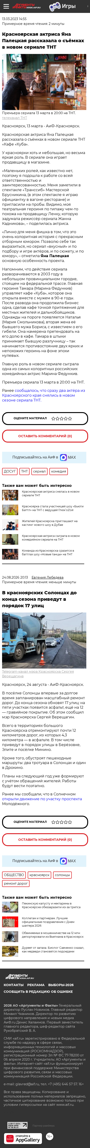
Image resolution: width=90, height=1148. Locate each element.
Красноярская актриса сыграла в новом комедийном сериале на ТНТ (51, 537)
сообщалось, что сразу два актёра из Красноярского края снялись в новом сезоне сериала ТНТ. (43, 395)
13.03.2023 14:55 (14, 19)
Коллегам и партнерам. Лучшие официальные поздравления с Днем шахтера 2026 (48, 921)
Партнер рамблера (43, 1125)
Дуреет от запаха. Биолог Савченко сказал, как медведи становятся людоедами (53, 949)
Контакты (14, 985)
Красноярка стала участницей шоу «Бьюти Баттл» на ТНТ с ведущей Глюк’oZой (53, 508)
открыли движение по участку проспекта (42, 799)
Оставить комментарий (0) (45, 436)
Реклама (36, 985)
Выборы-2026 (61, 985)
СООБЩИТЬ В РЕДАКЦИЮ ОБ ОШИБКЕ (38, 992)
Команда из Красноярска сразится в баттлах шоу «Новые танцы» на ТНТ (48, 552)
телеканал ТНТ (14, 118)
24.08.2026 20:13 (15, 577)
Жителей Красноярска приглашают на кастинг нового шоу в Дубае (50, 522)
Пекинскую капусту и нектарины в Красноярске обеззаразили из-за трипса (51, 905)
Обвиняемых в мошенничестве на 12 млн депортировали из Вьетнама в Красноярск (53, 934)
